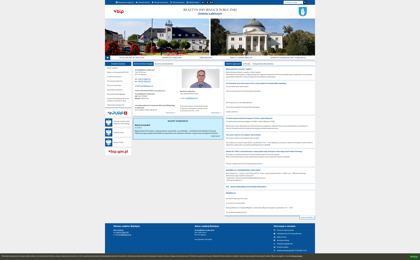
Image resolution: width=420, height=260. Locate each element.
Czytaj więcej (170, 113)
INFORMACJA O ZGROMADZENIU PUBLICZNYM (243, 170)
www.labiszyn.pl (159, 90)
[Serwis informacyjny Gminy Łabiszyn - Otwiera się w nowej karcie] (303, 11)
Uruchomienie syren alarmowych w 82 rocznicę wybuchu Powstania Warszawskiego (256, 83)
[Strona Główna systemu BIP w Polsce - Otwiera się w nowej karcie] (118, 11)
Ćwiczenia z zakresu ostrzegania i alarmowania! (243, 135)
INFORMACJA (231, 193)
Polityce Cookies (296, 256)
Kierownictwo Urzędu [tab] (143, 64)
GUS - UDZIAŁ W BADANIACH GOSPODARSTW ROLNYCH (246, 187)
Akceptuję (413, 257)
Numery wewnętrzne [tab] (164, 64)
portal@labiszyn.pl (124, 235)
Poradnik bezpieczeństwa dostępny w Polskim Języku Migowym (249, 118)
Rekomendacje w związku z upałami (239, 69)
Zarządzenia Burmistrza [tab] (262, 64)
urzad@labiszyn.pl (146, 86)
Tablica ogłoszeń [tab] (233, 64)
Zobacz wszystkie (306, 217)
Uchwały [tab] (246, 64)
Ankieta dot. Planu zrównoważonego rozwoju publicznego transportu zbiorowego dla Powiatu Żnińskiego (264, 151)
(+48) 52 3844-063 (144, 81)
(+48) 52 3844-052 (144, 79)
